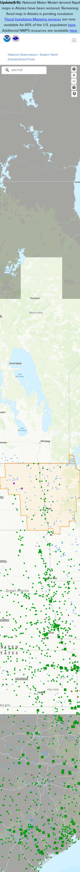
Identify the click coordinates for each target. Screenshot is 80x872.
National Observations (22, 55)
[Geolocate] (74, 69)
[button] (75, 3)
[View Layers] (74, 94)
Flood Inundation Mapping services (33, 19)
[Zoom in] (74, 75)
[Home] (74, 87)
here (72, 25)
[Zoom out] (74, 81)
